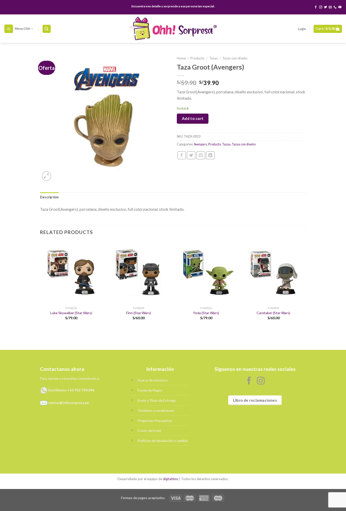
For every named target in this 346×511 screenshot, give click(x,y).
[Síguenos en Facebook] (315, 7)
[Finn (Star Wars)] (138, 272)
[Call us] (335, 7)
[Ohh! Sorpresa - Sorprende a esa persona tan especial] (173, 28)
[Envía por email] (200, 155)
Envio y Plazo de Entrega (157, 400)
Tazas (213, 58)
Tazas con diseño (234, 58)
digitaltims (170, 479)
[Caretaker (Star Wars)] (273, 272)
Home (181, 58)
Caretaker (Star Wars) (273, 313)
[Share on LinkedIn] (210, 155)
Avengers (200, 144)
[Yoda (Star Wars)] (206, 272)
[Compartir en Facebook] (181, 155)
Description (49, 197)
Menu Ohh (22, 29)
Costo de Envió (149, 430)
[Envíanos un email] (330, 7)
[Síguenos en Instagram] (320, 7)
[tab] (49, 197)
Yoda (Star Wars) (206, 313)
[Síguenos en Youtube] (339, 7)
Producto (197, 58)
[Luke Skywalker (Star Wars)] (71, 272)
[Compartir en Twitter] (191, 155)
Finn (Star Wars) (138, 313)
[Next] (304, 285)
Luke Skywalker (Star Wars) (71, 313)
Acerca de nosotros (153, 380)
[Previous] (40, 285)
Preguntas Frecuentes (155, 420)
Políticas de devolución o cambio (163, 440)
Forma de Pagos (150, 390)
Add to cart (193, 118)
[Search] (47, 29)
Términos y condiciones (156, 410)
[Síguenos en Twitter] (325, 7)
